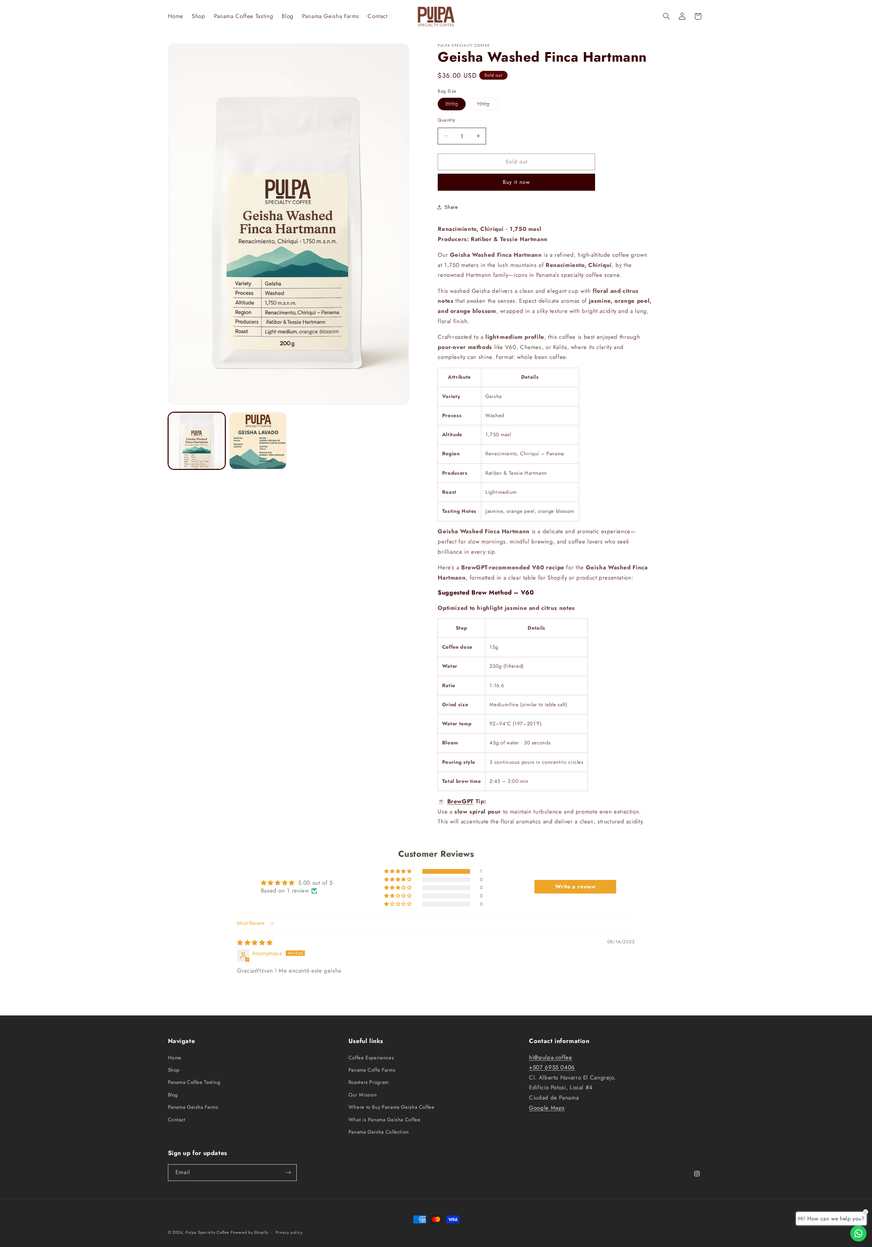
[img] (254, 942)
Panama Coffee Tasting (194, 1082)
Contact (177, 1119)
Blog (173, 1095)
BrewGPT (460, 801)
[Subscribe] (288, 1172)
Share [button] (451, 207)
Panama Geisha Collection (378, 1132)
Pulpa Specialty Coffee (207, 1232)
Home (175, 1057)
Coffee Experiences (371, 1057)
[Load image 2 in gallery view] (257, 441)
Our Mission (362, 1095)
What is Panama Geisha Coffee (384, 1119)
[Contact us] (858, 1233)
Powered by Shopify (249, 1232)
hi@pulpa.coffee (550, 1057)
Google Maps (547, 1108)
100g (487, 105)
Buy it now (516, 182)
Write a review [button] (575, 886)
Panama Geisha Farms (193, 1107)
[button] (666, 16)
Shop (174, 1070)
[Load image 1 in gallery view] (196, 441)
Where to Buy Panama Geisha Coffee (391, 1107)
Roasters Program (368, 1082)
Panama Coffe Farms (371, 1070)
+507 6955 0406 (552, 1067)
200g (455, 105)
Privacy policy (289, 1232)
